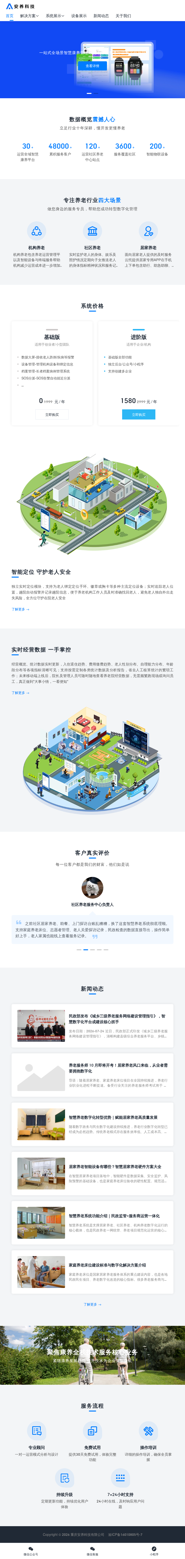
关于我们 (123, 15)
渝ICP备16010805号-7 (125, 1534)
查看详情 (92, 66)
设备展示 (79, 15)
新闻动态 (101, 15)
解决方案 (29, 15)
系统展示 (55, 15)
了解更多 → (20, 609)
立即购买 (52, 414)
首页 (9, 15)
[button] (89, 93)
